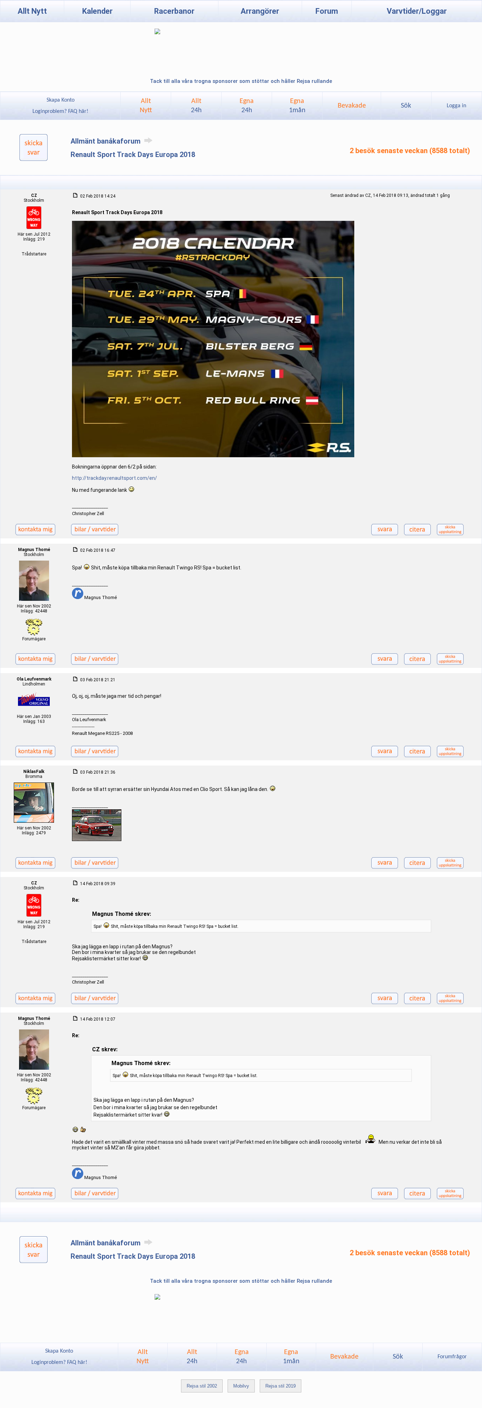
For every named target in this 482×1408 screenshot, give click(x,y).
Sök (406, 105)
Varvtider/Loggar (417, 11)
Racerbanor (174, 11)
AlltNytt (146, 106)
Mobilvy (241, 1386)
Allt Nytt (32, 11)
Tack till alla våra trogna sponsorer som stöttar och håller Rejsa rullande (241, 81)
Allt (196, 106)
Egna (247, 106)
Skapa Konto (60, 100)
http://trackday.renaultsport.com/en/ (114, 478)
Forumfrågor (452, 1357)
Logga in (456, 106)
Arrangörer (260, 11)
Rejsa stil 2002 (202, 1386)
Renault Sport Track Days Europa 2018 (133, 154)
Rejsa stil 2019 (280, 1386)
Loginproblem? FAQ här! (60, 111)
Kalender (97, 11)
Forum (326, 11)
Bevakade (352, 105)
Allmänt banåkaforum (106, 141)
